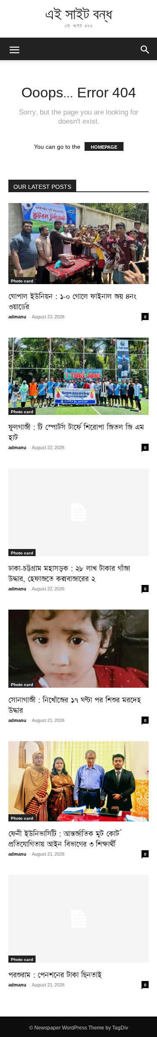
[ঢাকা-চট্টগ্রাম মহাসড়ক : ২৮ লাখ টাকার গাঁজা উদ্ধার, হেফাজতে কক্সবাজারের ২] (78, 512)
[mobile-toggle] (14, 49)
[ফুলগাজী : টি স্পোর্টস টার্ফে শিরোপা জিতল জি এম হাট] (78, 376)
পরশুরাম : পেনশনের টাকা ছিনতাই (55, 973)
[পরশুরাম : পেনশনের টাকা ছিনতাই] (78, 919)
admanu (17, 316)
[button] (145, 49)
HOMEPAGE (104, 146)
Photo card (22, 280)
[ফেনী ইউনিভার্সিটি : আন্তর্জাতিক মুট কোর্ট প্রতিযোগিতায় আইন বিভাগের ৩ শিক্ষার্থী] (78, 781)
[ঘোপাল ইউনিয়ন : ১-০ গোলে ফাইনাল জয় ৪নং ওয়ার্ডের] (78, 243)
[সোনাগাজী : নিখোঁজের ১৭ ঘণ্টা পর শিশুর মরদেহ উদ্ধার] (78, 649)
